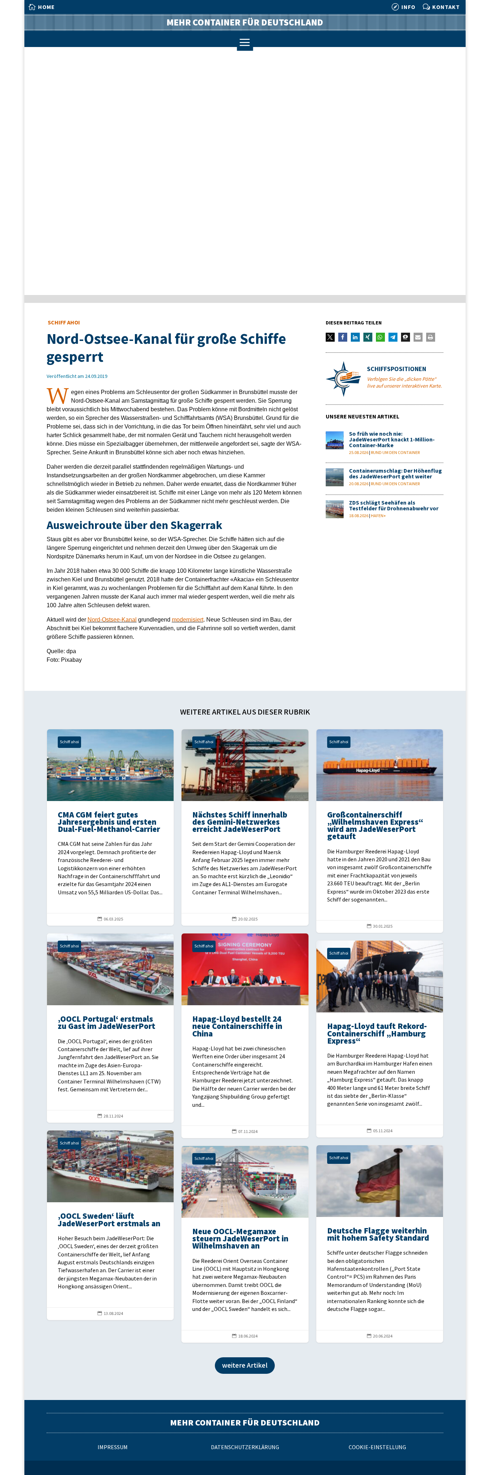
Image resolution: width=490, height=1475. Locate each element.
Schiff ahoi (64, 322)
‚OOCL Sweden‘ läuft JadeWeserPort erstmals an (110, 1225)
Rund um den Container (395, 452)
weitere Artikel (245, 1365)
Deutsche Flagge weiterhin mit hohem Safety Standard (379, 1244)
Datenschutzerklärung (245, 1447)
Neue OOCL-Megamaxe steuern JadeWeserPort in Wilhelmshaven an (245, 1244)
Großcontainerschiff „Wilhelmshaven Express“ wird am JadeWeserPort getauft (379, 831)
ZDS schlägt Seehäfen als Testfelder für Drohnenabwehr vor (393, 506)
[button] (330, 337)
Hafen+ (378, 516)
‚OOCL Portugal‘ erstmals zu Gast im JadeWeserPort (110, 1028)
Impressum (113, 1447)
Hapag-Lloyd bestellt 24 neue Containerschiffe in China (245, 1035)
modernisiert (187, 620)
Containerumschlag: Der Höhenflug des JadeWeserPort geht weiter (395, 474)
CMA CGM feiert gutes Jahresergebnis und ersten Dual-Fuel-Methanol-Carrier (110, 827)
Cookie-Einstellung (377, 1447)
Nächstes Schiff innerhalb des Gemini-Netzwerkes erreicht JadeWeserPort (245, 827)
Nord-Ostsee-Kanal (112, 620)
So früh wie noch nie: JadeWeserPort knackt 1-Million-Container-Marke (392, 440)
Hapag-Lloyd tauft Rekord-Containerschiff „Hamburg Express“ (379, 1039)
